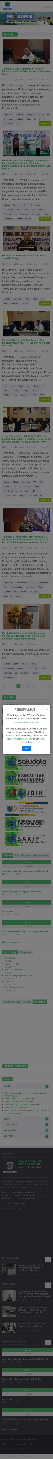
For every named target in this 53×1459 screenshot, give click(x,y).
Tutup (26, 748)
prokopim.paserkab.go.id (26, 721)
